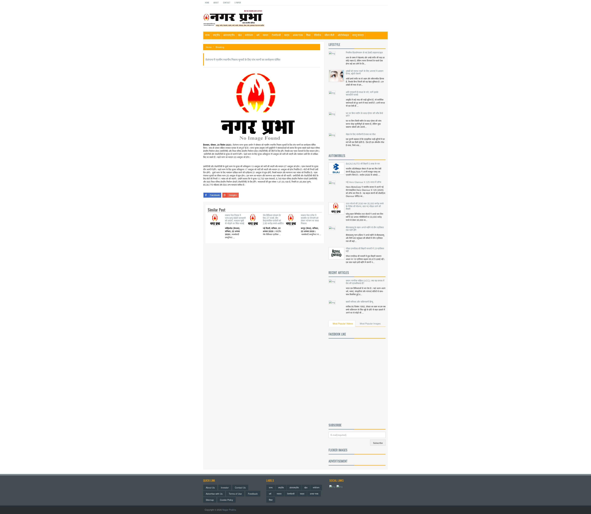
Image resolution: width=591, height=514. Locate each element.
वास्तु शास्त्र (358, 35)
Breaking (220, 47)
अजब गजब (298, 35)
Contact (226, 2)
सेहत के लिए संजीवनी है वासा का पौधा (361, 134)
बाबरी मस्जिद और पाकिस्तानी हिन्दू (359, 301)
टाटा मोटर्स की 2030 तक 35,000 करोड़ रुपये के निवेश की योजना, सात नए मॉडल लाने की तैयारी (365, 206)
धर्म (257, 35)
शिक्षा (308, 35)
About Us (210, 487)
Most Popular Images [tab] (370, 323)
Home (207, 2)
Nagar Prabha (229, 509)
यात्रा (286, 35)
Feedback (253, 493)
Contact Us (240, 487)
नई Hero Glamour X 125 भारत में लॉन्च (363, 182)
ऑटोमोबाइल (343, 35)
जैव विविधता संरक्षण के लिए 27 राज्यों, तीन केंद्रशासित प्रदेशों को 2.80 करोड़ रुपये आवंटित (273, 219)
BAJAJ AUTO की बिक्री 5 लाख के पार (363, 163)
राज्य (207, 35)
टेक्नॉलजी (276, 35)
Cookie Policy (226, 499)
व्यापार (265, 35)
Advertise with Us (214, 493)
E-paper (238, 2)
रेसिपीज (317, 35)
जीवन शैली (329, 35)
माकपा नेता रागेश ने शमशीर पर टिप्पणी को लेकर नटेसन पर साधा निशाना (310, 219)
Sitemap (210, 499)
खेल (240, 35)
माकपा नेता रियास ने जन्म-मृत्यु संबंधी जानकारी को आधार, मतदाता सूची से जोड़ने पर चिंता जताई (235, 219)
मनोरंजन (249, 35)
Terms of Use (235, 493)
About (216, 2)
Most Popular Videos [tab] (343, 323)
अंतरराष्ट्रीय (229, 35)
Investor (225, 487)
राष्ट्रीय (216, 35)
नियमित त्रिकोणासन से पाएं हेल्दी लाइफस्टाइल (364, 52)
